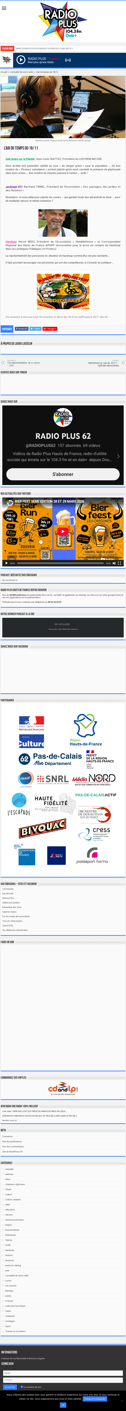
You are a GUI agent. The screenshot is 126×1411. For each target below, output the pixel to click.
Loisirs (8, 1280)
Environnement (12, 1230)
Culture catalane (13, 1199)
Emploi (8, 1225)
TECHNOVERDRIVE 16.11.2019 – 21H (23, 363)
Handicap (9, 1250)
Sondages (10, 1321)
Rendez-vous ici (9, 1120)
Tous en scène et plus (12, 921)
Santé (8, 1311)
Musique (9, 1291)
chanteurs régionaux (15, 1184)
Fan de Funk (7, 893)
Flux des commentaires (13, 1146)
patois (8, 1296)
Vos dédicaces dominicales (15, 930)
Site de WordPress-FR (12, 1151)
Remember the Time (11, 907)
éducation (10, 1209)
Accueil (4, 72)
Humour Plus (8, 898)
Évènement (10, 1235)
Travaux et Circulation (15, 1331)
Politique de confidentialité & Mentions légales (23, 1358)
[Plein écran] (119, 563)
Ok (63, 1405)
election (9, 1215)
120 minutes (8, 889)
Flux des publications (12, 1141)
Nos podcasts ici (10, 580)
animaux (9, 1174)
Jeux (7, 1270)
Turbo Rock (7, 925)
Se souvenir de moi (32, 1387)
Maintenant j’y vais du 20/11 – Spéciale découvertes (103, 363)
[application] (63, 531)
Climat (8, 1189)
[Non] (122, 1400)
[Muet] (114, 563)
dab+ (7, 1204)
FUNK (7, 1245)
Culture (8, 1194)
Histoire (9, 1255)
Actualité (9, 1169)
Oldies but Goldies (11, 902)
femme (8, 1240)
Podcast (9, 1301)
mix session (10, 1285)
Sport (8, 1326)
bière (7, 1179)
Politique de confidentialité (95, 1399)
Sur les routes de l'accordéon (16, 916)
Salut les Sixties (9, 912)
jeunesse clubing (13, 1265)
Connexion (7, 1136)
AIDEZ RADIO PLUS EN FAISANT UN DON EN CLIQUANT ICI (44, 48)
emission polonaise (14, 1220)
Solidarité (9, 1316)
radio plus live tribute (15, 1306)
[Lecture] (6, 563)
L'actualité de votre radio (21, 72)
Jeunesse (9, 1260)
